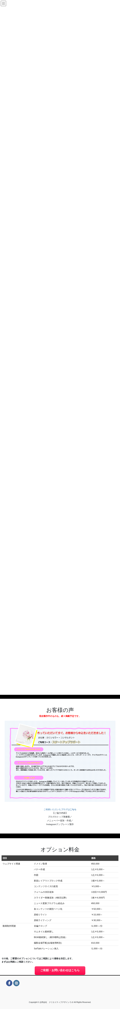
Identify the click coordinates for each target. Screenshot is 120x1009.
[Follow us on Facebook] (9, 983)
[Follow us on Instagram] (16, 983)
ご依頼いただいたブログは (60, 809)
